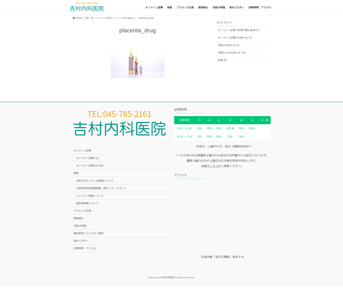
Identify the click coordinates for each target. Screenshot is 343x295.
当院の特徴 (80, 225)
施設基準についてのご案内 (89, 233)
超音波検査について (87, 203)
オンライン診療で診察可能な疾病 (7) (238, 30)
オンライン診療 (82, 150)
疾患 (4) (222, 60)
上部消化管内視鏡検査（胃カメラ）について (101, 188)
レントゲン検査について (90, 195)
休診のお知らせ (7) (228, 45)
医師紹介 (79, 218)
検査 (76, 173)
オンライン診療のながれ (90, 165)
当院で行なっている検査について (95, 180)
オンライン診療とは (87, 158)
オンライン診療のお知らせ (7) (235, 37)
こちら (214, 166)
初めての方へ (81, 240)
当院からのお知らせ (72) (232, 52)
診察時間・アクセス (85, 248)
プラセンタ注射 (82, 210)
